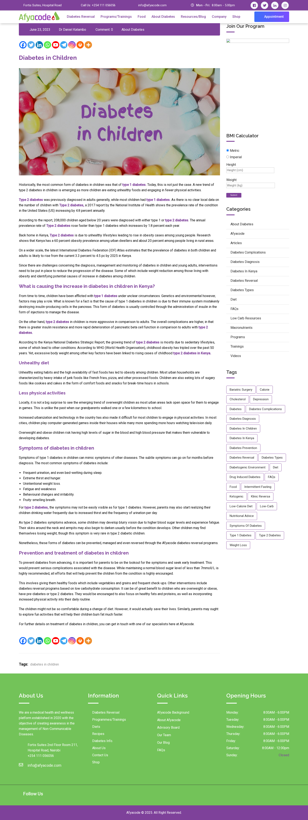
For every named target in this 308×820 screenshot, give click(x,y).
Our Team (164, 735)
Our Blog (163, 743)
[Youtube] (55, 44)
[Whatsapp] (47, 44)
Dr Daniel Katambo (72, 30)
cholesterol (238, 399)
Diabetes (236, 409)
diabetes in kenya (242, 438)
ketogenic (236, 496)
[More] (88, 44)
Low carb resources (245, 318)
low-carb (267, 506)
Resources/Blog (193, 17)
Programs (237, 337)
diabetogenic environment (247, 467)
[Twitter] (31, 44)
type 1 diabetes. (134, 185)
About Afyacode (169, 720)
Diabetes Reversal (81, 17)
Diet (233, 299)
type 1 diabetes (105, 296)
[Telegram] (63, 44)
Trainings (237, 346)
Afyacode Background (173, 712)
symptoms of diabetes (246, 526)
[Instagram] (72, 44)
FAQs (234, 309)
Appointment (273, 17)
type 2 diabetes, (37, 507)
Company (219, 17)
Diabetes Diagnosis (245, 262)
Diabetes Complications (248, 252)
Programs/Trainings (116, 17)
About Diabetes (163, 17)
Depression (261, 399)
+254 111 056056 (103, 5)
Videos (235, 356)
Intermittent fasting (257, 487)
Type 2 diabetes (31, 200)
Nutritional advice (242, 516)
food (233, 487)
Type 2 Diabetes (270, 535)
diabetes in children (44, 664)
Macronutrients (241, 328)
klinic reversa (260, 496)
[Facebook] (23, 44)
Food (142, 17)
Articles (236, 243)
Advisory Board (168, 727)
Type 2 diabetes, (71, 205)
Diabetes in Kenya (243, 271)
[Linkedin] (39, 44)
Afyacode (237, 234)
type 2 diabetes (176, 220)
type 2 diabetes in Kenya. (192, 353)
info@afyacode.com (152, 5)
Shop (236, 17)
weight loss (238, 545)
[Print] (80, 44)
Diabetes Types (242, 290)
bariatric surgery (241, 390)
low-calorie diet (241, 506)
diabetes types (272, 457)
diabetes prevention (243, 448)
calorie (264, 390)
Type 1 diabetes (240, 535)
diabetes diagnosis (243, 419)
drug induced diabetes (245, 477)
